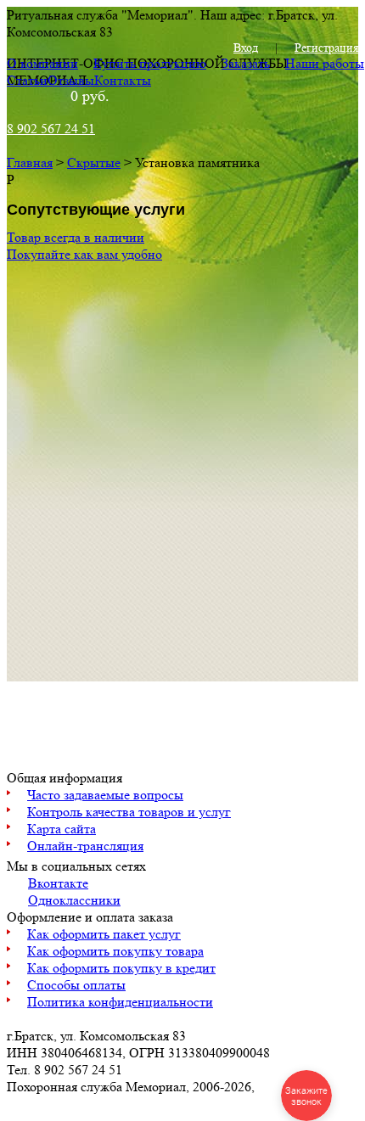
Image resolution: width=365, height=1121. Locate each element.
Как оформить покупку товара (115, 951)
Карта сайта (61, 829)
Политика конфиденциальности (120, 1002)
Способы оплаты (76, 985)
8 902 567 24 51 (51, 129)
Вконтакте (58, 883)
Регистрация (326, 47)
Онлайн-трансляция (85, 846)
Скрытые (94, 162)
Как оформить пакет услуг (104, 934)
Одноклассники (74, 900)
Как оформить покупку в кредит (121, 968)
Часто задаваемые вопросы (105, 795)
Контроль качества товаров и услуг (129, 812)
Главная (30, 162)
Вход (245, 47)
